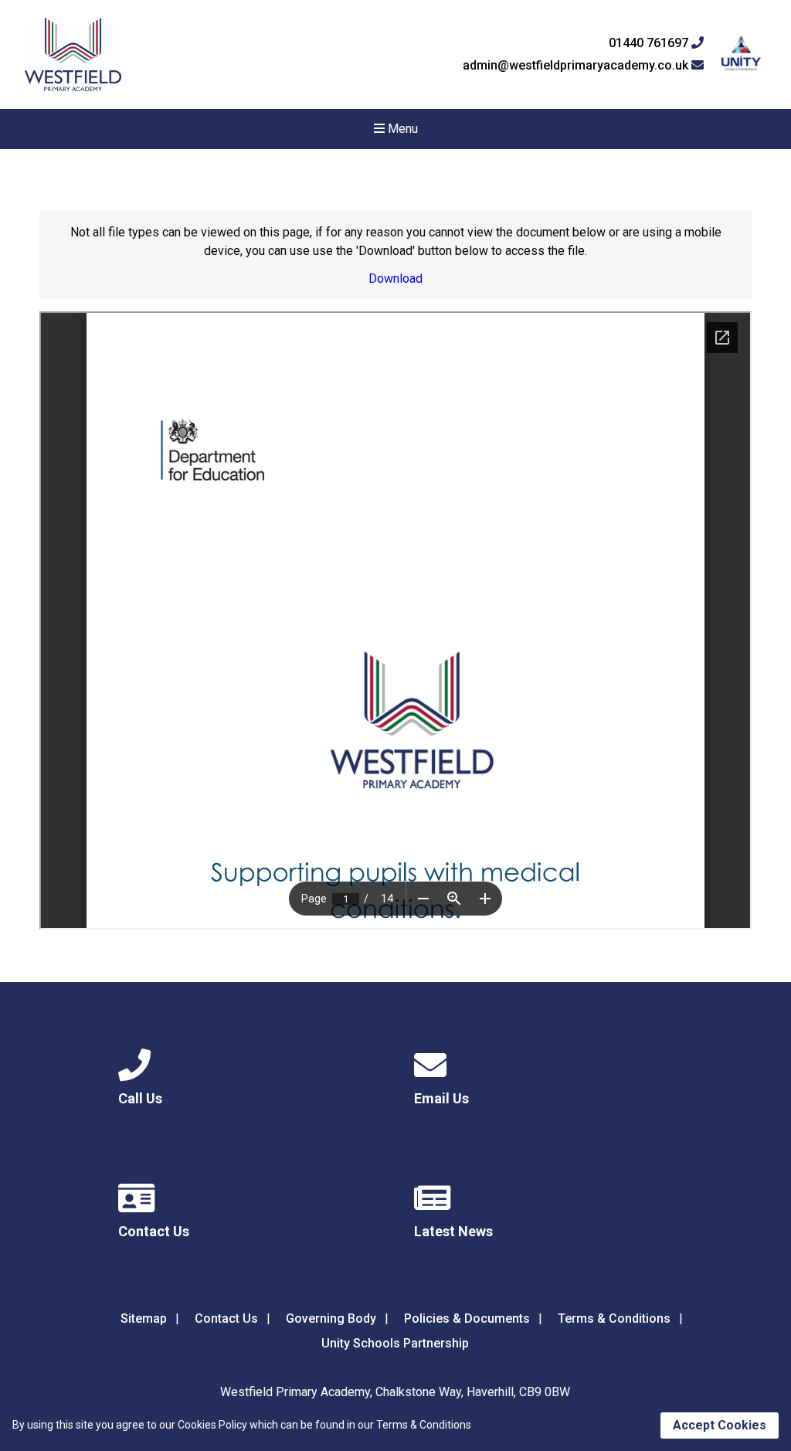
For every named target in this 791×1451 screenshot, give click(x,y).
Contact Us (226, 1318)
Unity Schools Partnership (395, 1343)
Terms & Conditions (614, 1318)
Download (395, 278)
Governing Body (331, 1318)
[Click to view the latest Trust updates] (741, 54)
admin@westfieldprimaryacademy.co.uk (577, 66)
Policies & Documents (467, 1318)
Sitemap (144, 1318)
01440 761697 (650, 43)
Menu (401, 128)
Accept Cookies (719, 1425)
